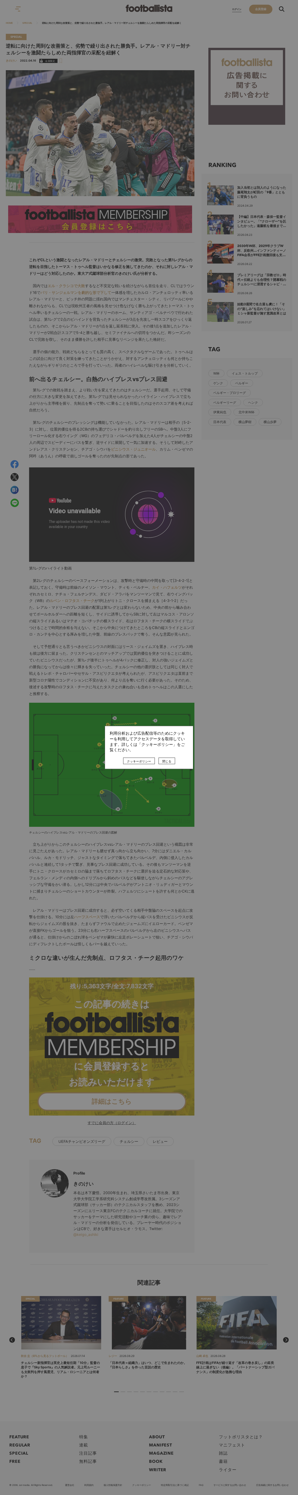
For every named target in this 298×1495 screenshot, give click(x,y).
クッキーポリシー (139, 761)
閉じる (166, 761)
